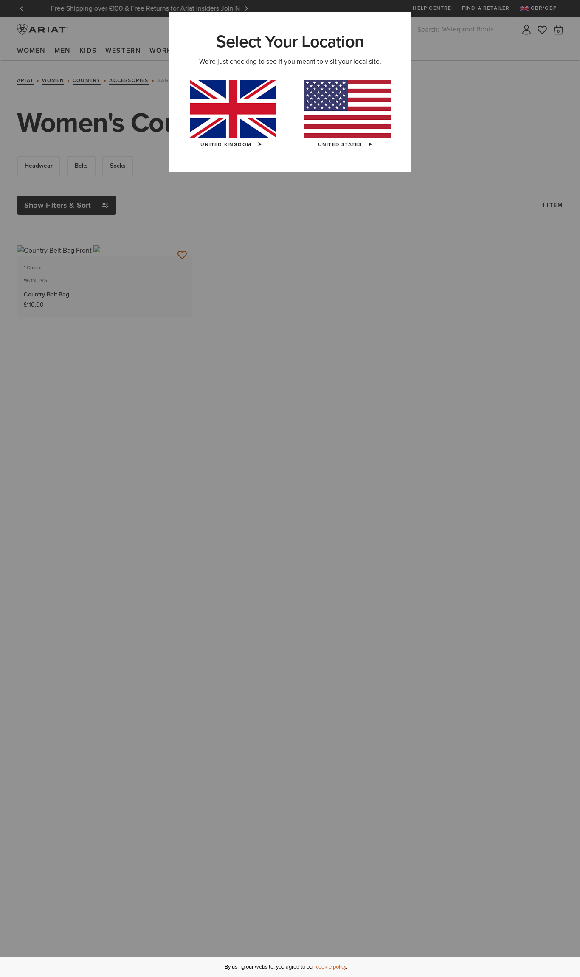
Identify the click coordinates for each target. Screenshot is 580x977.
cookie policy (331, 967)
